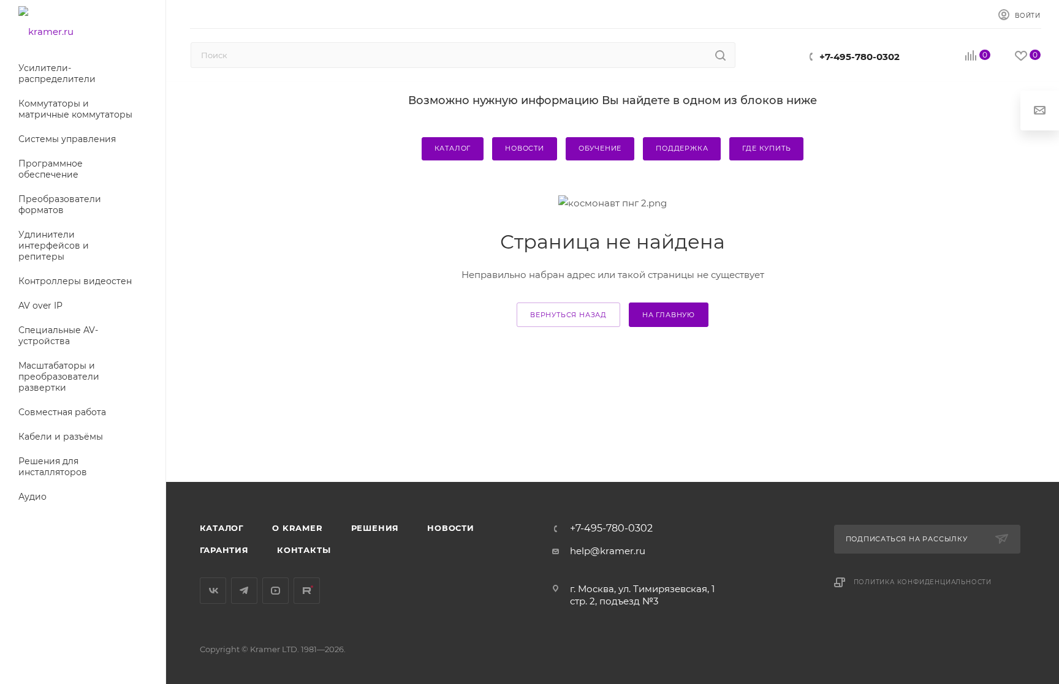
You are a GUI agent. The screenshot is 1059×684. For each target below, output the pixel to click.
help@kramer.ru (607, 551)
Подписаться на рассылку (908, 539)
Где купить (766, 148)
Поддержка (682, 148)
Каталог (453, 148)
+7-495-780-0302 (859, 56)
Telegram (244, 590)
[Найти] (720, 55)
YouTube (275, 590)
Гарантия (224, 550)
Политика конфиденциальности (923, 582)
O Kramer (297, 528)
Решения (375, 528)
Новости (524, 148)
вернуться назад (568, 314)
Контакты (303, 550)
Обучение (600, 148)
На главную (668, 314)
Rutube (307, 590)
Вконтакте (213, 590)
